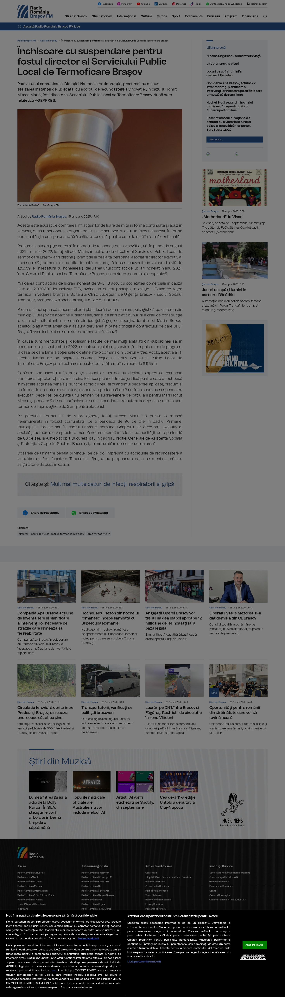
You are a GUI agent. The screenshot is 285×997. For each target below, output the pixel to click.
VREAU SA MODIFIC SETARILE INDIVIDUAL (253, 957)
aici (54, 970)
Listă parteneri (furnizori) (144, 961)
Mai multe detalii (88, 938)
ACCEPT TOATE (254, 945)
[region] (142, 953)
